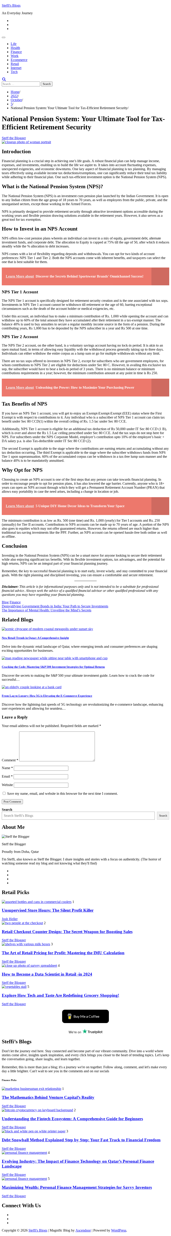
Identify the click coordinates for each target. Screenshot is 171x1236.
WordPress (118, 1230)
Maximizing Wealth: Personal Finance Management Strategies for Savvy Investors (77, 1187)
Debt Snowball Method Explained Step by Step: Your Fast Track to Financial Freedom (81, 1140)
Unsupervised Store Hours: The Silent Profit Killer (48, 910)
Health (15, 48)
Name (7, 768)
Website (7, 785)
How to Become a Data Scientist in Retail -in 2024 (47, 974)
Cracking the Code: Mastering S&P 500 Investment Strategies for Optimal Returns (53, 666)
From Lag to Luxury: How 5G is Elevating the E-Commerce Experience (47, 695)
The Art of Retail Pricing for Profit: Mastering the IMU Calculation (63, 952)
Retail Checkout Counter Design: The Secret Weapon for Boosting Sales (67, 931)
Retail (15, 64)
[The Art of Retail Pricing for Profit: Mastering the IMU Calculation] (26, 944)
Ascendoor (83, 1230)
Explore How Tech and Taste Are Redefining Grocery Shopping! (60, 995)
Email (7, 776)
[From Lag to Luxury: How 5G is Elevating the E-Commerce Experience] (31, 687)
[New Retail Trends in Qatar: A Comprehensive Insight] (47, 629)
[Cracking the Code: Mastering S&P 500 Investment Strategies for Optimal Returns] (55, 658)
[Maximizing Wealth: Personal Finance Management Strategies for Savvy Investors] (24, 1179)
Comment (10, 760)
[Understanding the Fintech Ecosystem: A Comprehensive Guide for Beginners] (37, 1110)
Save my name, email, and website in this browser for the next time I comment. (62, 793)
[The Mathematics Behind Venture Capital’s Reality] (31, 1089)
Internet (16, 68)
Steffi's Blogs (11, 5)
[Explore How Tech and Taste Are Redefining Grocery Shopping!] (14, 987)
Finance (16, 52)
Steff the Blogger (14, 138)
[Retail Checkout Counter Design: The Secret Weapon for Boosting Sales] (22, 923)
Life (13, 44)
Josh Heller (10, 919)
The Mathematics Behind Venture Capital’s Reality (48, 1097)
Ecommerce (19, 60)
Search (7, 809)
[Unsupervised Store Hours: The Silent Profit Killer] (36, 902)
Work (14, 56)
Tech (14, 72)
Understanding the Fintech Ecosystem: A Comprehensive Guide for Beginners (72, 1118)
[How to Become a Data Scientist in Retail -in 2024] (29, 965)
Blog (5, 602)
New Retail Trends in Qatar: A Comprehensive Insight (35, 637)
